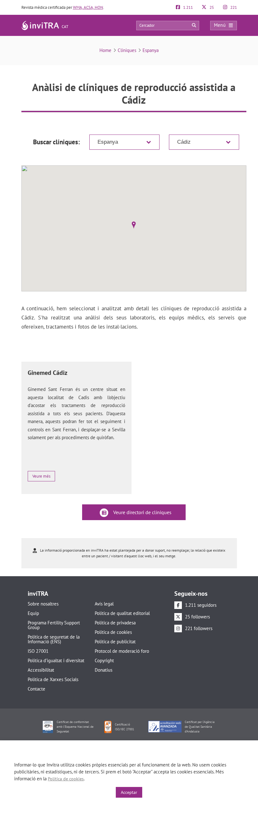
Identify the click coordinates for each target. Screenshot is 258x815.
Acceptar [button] (129, 792)
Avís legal (104, 603)
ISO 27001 (38, 651)
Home (105, 50)
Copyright (104, 660)
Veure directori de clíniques (141, 512)
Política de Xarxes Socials (53, 679)
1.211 (187, 7)
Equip (33, 613)
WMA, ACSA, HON (88, 7)
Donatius (103, 670)
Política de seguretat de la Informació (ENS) (54, 639)
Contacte (36, 688)
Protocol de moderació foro (122, 651)
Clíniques (127, 50)
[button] (133, 225)
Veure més (41, 476)
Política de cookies (113, 632)
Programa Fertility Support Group (54, 625)
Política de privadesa (115, 622)
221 (233, 7)
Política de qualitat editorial (122, 613)
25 (211, 7)
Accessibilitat (41, 670)
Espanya (151, 50)
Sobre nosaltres (43, 603)
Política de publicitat (115, 641)
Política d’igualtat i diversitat (56, 660)
